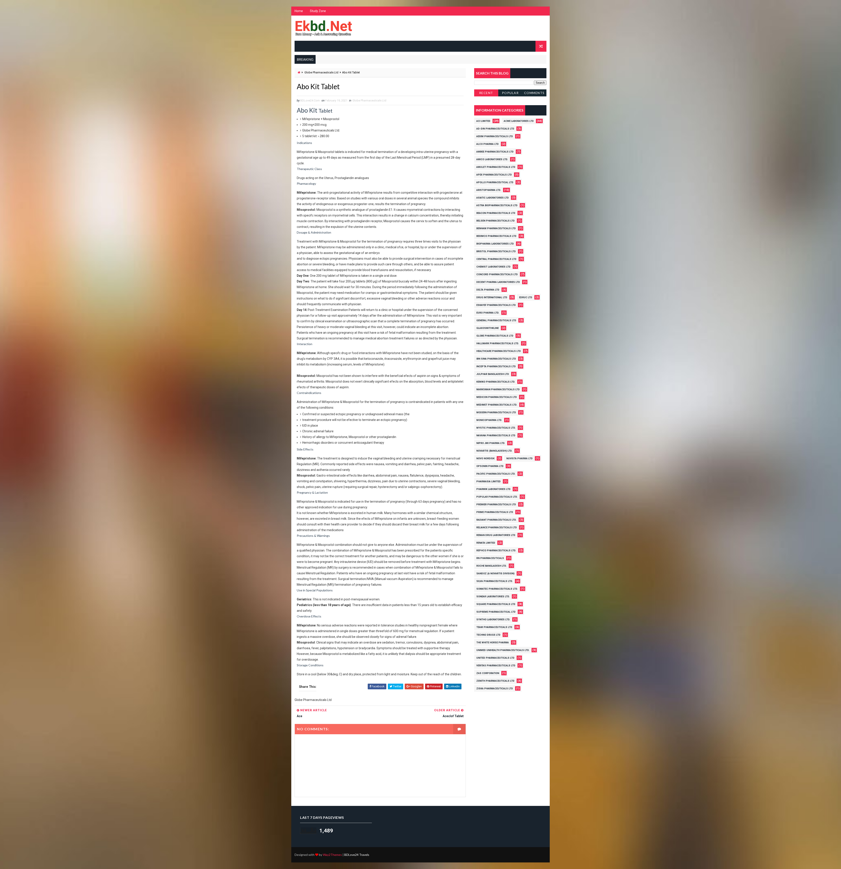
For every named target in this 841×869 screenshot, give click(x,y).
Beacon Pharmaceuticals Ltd (495, 213)
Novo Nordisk (485, 458)
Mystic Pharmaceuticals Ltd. (496, 427)
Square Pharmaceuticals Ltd (495, 604)
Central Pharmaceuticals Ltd (496, 259)
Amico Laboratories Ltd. (492, 159)
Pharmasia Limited (488, 481)
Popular (510, 93)
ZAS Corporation (487, 673)
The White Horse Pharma (492, 642)
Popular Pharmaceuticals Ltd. (497, 496)
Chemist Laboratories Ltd (493, 266)
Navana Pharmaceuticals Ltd (495, 435)
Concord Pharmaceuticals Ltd (497, 274)
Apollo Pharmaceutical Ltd (494, 182)
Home (299, 11)
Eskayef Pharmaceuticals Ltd (496, 305)
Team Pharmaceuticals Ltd (494, 627)
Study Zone (318, 11)
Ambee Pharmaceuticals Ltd (495, 151)
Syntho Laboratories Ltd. (493, 619)
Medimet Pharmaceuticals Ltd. (496, 404)
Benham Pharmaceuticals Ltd (496, 228)
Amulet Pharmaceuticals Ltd (495, 167)
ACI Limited (483, 121)
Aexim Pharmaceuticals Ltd (494, 136)
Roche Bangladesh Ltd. (491, 565)
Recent (486, 93)
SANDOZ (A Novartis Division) (495, 573)
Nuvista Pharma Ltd (519, 458)
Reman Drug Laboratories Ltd (495, 535)
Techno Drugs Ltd (488, 634)
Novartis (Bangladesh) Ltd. (494, 450)
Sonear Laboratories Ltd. (493, 596)
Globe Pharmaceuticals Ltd (321, 72)
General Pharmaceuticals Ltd (496, 320)
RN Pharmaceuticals (490, 558)
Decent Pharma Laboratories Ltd (498, 282)
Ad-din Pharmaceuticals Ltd (495, 128)
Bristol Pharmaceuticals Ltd (496, 251)
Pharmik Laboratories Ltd (493, 489)
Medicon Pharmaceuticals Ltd (496, 397)
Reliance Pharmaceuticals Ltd (496, 527)
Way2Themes (332, 855)
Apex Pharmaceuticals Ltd (494, 174)
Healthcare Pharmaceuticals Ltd (498, 351)
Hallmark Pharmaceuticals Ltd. (497, 343)
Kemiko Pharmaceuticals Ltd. (495, 381)
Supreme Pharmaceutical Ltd (496, 611)
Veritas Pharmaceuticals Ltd (495, 665)
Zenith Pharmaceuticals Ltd (495, 680)
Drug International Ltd (491, 297)
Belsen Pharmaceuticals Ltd (495, 220)
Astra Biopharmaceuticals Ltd (497, 205)
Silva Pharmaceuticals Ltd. (494, 581)
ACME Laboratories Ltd (519, 121)
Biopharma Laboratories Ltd (495, 243)
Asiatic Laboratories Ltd (492, 197)
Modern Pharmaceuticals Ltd (496, 412)
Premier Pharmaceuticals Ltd (496, 504)
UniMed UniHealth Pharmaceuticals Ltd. (502, 650)
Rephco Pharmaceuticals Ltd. (496, 550)
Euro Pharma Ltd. (487, 312)
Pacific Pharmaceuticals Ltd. (495, 473)
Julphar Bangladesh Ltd (492, 374)
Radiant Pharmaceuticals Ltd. (496, 519)
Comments (534, 93)
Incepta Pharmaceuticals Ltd (496, 366)
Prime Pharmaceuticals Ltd (494, 512)
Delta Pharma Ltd (487, 289)
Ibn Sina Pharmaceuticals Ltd (496, 358)
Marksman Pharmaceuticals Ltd (498, 389)
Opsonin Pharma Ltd (490, 466)
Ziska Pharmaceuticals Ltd (494, 688)
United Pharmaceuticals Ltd (495, 657)
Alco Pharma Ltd (487, 144)
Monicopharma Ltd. (489, 420)
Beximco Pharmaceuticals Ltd (496, 236)
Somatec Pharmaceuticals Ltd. (497, 588)
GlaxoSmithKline (487, 328)
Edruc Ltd (525, 297)
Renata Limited (485, 542)
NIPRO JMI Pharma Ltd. (490, 443)
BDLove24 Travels (356, 855)
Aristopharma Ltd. (488, 190)
